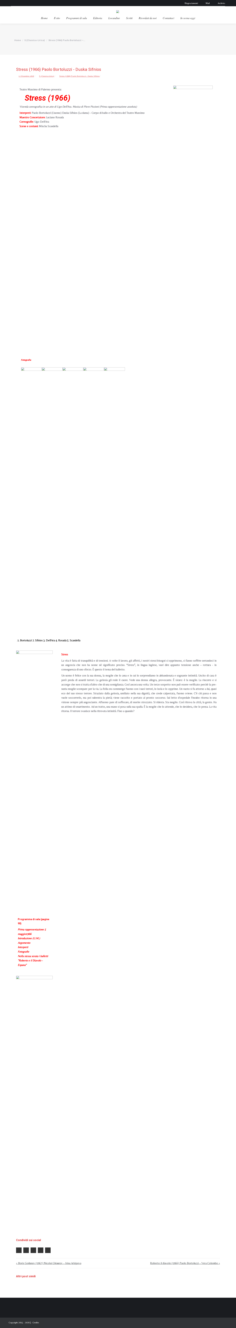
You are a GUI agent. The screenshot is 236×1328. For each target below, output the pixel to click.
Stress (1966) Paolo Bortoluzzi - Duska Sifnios (79, 76)
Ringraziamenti (191, 3)
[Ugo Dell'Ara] (73, 497)
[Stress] (34, 1106)
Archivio (221, 3)
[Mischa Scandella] (114, 497)
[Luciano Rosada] (93, 497)
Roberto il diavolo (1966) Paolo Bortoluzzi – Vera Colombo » (185, 1263)
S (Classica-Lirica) (46, 76)
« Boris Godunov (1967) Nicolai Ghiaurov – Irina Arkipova (48, 1263)
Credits (35, 1322)
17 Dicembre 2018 (26, 76)
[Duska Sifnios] (52, 497)
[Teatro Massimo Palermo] (193, 215)
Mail (208, 3)
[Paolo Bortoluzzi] (31, 497)
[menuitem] (44, 18)
